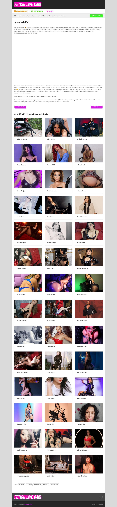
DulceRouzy (21, 294)
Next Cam (96, 107)
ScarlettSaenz (81, 217)
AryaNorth (50, 268)
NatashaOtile (21, 424)
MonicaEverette (82, 268)
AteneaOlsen (81, 191)
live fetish (45, 484)
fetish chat (21, 484)
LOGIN (50, 11)
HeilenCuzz (81, 242)
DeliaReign (50, 372)
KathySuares (81, 398)
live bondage (37, 484)
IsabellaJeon (21, 346)
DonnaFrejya (21, 191)
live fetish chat (54, 484)
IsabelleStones (82, 139)
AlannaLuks (21, 398)
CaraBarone (51, 346)
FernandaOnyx (82, 320)
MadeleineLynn (22, 450)
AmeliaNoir (51, 294)
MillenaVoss (51, 320)
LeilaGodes (50, 476)
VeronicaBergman (23, 476)
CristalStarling (82, 476)
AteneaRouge (51, 242)
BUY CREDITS (38, 11)
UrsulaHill (50, 424)
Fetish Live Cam (28, 504)
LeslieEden (20, 217)
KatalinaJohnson (22, 372)
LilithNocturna (22, 139)
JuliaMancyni (21, 320)
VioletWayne (21, 242)
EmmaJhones (21, 165)
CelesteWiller (81, 346)
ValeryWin (81, 424)
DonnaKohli (51, 398)
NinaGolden (51, 139)
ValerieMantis (52, 191)
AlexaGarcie (81, 165)
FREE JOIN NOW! (22, 11)
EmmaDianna (21, 268)
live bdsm (29, 484)
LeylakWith (51, 165)
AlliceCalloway (52, 450)
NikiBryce (50, 217)
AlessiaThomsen (82, 450)
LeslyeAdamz (81, 294)
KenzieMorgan (82, 372)
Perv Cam (21, 107)
